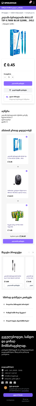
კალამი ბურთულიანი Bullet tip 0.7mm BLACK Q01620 (12, 277)
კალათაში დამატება (18, 83)
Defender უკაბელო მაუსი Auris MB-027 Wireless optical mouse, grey (17, 192)
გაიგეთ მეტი (25, 390)
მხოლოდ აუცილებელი (25, 400)
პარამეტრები (10, 400)
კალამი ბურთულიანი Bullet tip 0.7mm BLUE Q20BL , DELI (17, 157)
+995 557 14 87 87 (11, 373)
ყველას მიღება (18, 395)
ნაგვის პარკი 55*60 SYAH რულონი (15, 226)
